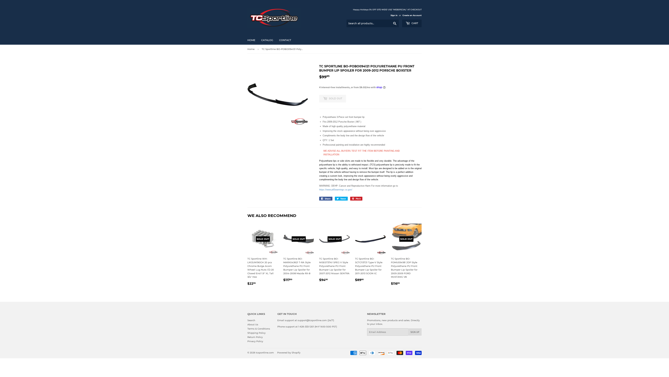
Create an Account (412, 15)
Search (251, 320)
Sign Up (414, 332)
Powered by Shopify (288, 352)
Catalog (267, 40)
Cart (414, 23)
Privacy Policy (255, 341)
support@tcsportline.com (312, 320)
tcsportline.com (265, 352)
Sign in (394, 15)
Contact (285, 40)
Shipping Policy (256, 332)
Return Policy (255, 337)
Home (251, 40)
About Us (252, 324)
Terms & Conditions (258, 328)
